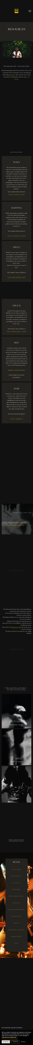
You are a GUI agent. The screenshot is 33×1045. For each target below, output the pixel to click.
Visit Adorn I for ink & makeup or (16, 414)
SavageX (16, 882)
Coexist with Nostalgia (16, 761)
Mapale (16, 903)
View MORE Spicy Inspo (16, 332)
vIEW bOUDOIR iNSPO (16, 277)
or (25, 272)
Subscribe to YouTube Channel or (16, 370)
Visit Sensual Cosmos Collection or (16, 329)
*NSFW (16, 798)
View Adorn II (16, 419)
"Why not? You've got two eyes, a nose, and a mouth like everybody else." (14, 524)
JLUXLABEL (16, 869)
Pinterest (16, 721)
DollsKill (16, 876)
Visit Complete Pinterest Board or (16, 192)
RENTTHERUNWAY (16, 896)
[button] (30, 11)
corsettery (16, 936)
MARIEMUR (16, 916)
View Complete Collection (16, 725)
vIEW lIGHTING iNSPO (16, 236)
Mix (16, 795)
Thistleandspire (16, 909)
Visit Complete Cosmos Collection (16, 272)
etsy (16, 943)
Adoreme (16, 889)
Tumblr (16, 758)
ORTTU (16, 923)
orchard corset (16, 929)
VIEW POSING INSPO (16, 195)
